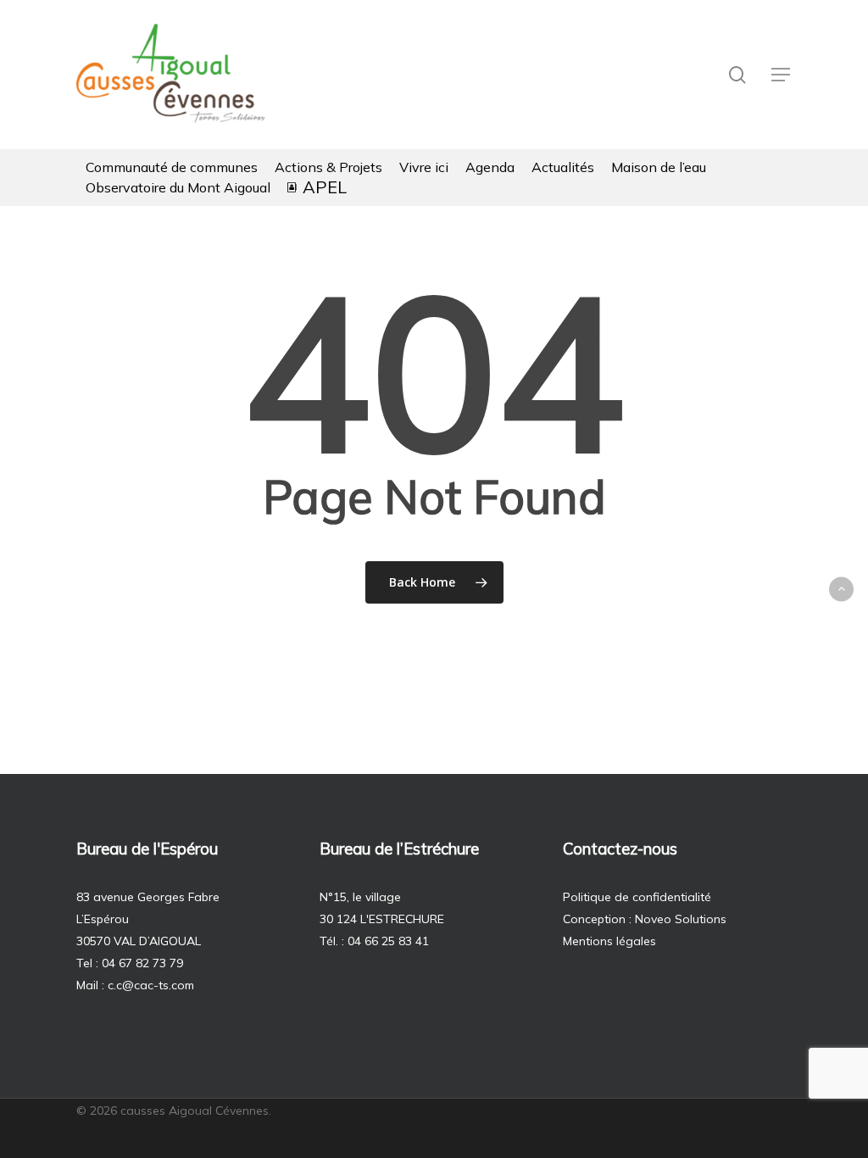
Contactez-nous (620, 848)
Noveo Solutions (680, 919)
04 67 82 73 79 (142, 963)
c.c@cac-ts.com (151, 985)
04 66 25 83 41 (388, 941)
